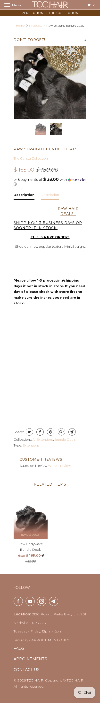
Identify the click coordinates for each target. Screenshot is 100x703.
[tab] (24, 196)
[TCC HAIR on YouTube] (31, 601)
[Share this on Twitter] (29, 432)
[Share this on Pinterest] (50, 432)
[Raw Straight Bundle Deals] (50, 82)
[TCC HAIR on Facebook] (19, 601)
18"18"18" (61, 330)
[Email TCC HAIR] (54, 601)
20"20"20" (25, 341)
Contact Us (27, 669)
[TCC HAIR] (50, 5)
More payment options (50, 405)
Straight (25, 360)
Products (35, 25)
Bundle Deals (65, 439)
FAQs (19, 648)
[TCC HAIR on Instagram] (42, 601)
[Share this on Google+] (61, 432)
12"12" (21, 330)
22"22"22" (51, 341)
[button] (50, 181)
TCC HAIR (35, 680)
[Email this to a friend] (71, 432)
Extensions (31, 445)
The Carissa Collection (31, 158)
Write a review (59, 466)
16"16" (39, 330)
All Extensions (43, 439)
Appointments (30, 659)
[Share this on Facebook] (39, 432)
